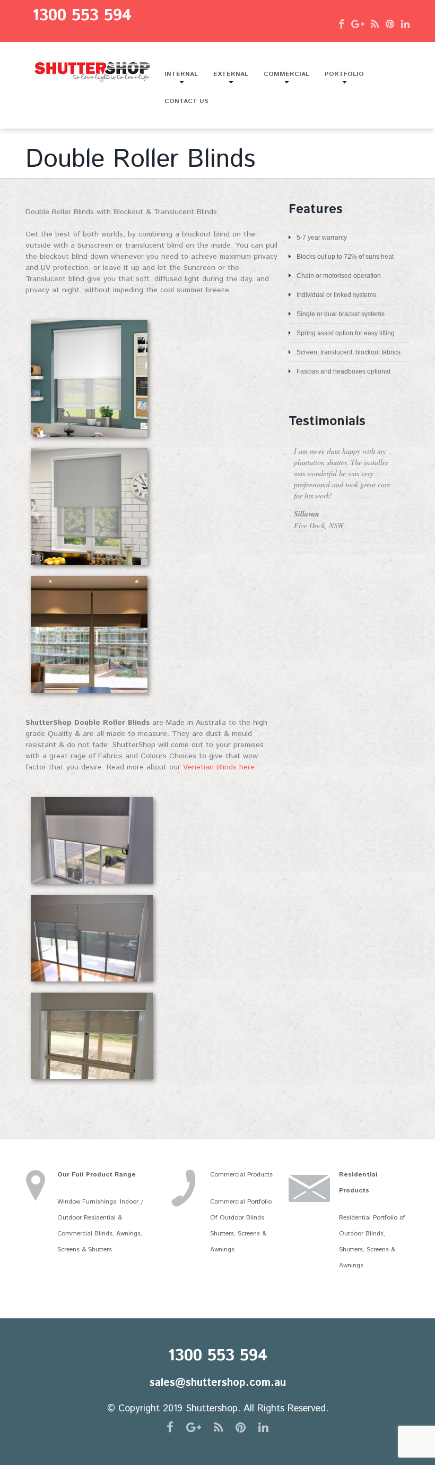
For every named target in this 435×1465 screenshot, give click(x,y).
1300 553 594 (82, 15)
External (227, 79)
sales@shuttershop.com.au (218, 1383)
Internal (177, 79)
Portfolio (340, 79)
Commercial (282, 79)
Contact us (186, 101)
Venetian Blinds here (219, 767)
